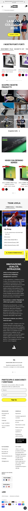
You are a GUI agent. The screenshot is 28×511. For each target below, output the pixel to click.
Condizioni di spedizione (18, 429)
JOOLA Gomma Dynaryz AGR (11, 244)
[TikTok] (6, 478)
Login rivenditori (5, 421)
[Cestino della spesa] (25, 5)
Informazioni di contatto (5, 413)
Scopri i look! (14, 33)
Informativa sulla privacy (19, 420)
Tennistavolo (5, 447)
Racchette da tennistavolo (5, 451)
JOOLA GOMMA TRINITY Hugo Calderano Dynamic (9, 182)
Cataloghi (4, 419)
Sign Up (14, 398)
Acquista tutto (13, 130)
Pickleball (4, 457)
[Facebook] (4, 478)
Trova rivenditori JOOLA (6, 425)
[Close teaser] (24, 261)
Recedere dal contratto (20, 439)
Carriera (3, 416)
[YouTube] (9, 485)
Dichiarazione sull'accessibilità (19, 433)
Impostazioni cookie (20, 423)
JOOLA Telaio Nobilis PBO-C (11, 238)
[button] (26, 255)
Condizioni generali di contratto (20, 415)
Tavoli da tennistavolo (7, 454)
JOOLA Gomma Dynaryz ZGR (11, 241)
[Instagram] (9, 478)
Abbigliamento (5, 460)
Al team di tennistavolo (14, 251)
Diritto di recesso (19, 426)
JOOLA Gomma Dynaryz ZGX (9, 68)
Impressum (18, 412)
